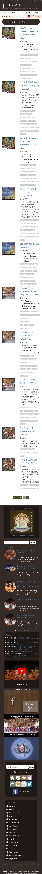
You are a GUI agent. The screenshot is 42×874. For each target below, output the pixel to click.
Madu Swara (12, 826)
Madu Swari (12, 829)
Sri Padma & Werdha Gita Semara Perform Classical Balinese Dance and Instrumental (28, 584)
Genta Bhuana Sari (14, 813)
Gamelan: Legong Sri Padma (22, 536)
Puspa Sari (12, 839)
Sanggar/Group (6, 16)
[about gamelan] (18, 778)
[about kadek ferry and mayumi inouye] (29, 778)
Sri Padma (11, 845)
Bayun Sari (12, 806)
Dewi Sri (11, 810)
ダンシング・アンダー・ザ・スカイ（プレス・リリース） (29, 192)
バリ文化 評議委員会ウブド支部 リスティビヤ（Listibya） (29, 85)
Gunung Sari (12, 816)
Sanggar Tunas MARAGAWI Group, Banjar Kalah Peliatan (29, 291)
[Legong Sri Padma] (22, 533)
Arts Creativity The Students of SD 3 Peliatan (27, 431)
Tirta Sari (11, 849)
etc (20, 12)
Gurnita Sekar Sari (14, 823)
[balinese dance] (24, 778)
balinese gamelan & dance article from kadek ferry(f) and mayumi (21, 871)
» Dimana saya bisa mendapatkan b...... (25, 651)
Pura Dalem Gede (14, 836)
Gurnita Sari (12, 819)
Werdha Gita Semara (15, 855)
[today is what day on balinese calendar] (24, 784)
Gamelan (4, 12)
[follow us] (29, 784)
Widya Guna (12, 859)
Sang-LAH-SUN (14, 842)
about (36, 12)
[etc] (18, 784)
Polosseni (11, 832)
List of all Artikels (23, 630)
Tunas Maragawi (13, 852)
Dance (13, 12)
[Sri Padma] (12, 784)
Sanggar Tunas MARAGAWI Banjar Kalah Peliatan (28, 335)
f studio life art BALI (11, 5)
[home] (12, 778)
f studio (27, 12)
